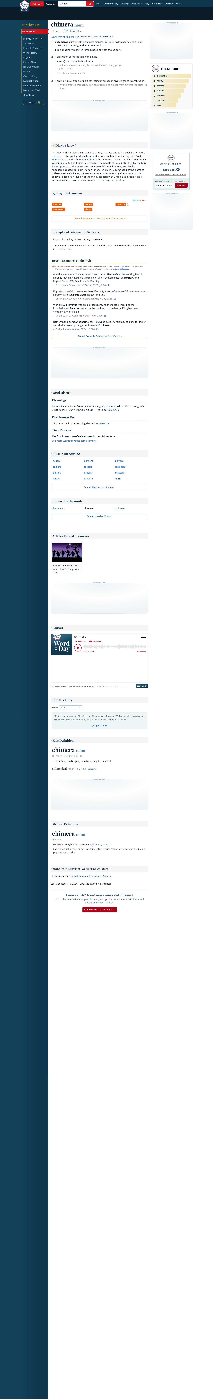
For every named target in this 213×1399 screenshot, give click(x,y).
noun (79, 24)
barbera (88, 460)
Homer (56, 159)
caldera (57, 466)
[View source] (109, 285)
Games (98, 4)
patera (56, 478)
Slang (147, 4)
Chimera (92, 159)
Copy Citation (100, 725)
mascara (120, 472)
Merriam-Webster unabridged (99, 910)
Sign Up (141, 686)
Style (55, 707)
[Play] (78, 647)
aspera (57, 460)
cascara (88, 466)
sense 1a (104, 423)
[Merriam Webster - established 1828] (24, 2)
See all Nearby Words (99, 516)
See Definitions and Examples (170, 174)
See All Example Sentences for (99, 336)
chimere (120, 508)
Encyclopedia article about (91, 876)
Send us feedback (122, 269)
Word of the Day (111, 4)
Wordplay (169, 4)
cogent (169, 169)
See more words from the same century (74, 440)
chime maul (58, 508)
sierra (118, 478)
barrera (119, 460)
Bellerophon (59, 166)
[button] (179, 4)
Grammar (125, 4)
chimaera (120, 466)
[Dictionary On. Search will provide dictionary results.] (43, 4)
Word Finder (137, 4)
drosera (88, 472)
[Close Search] (83, 3)
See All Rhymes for (99, 487)
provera (88, 478)
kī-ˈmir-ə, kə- (99, 844)
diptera (57, 472)
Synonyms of (62, 36)
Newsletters (157, 4)
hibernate (112, 409)
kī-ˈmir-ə (69, 31)
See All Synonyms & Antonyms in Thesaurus (99, 218)
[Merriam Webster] (171, 158)
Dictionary (30, 24)
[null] (178, 169)
